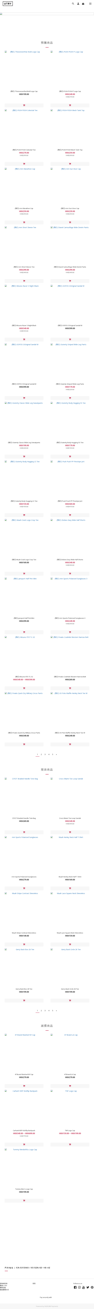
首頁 (34, 1283)
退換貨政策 (3, 1283)
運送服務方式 (4, 1290)
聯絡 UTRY (3, 1286)
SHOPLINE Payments (51, 1306)
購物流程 (3, 1288)
